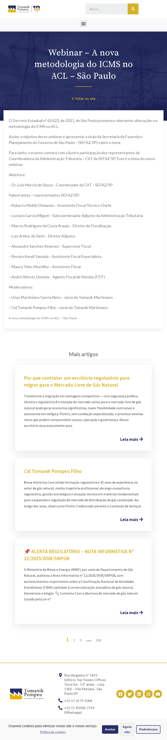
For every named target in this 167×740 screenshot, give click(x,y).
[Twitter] (130, 694)
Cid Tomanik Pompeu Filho (53, 471)
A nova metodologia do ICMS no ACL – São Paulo (43, 318)
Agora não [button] (127, 729)
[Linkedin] (139, 694)
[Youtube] (158, 694)
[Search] (133, 8)
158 (98, 640)
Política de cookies (53, 732)
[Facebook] (120, 694)
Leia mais (129, 439)
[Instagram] (148, 694)
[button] (83, 23)
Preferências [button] (148, 729)
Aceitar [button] (110, 729)
